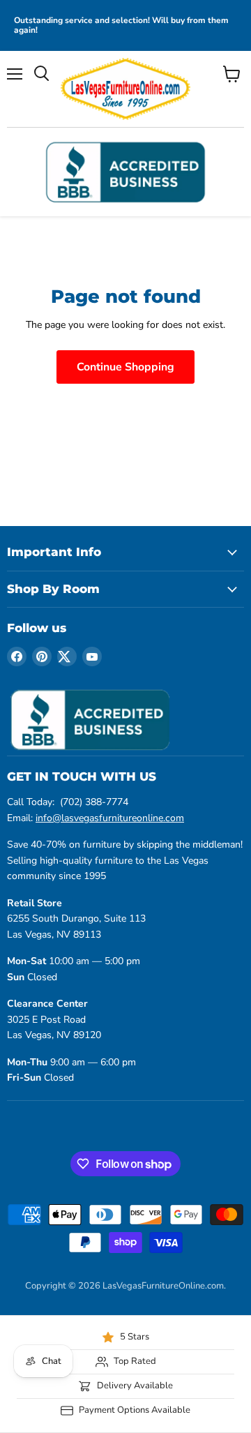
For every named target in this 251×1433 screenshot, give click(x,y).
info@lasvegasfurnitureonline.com (110, 818)
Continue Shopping (125, 367)
